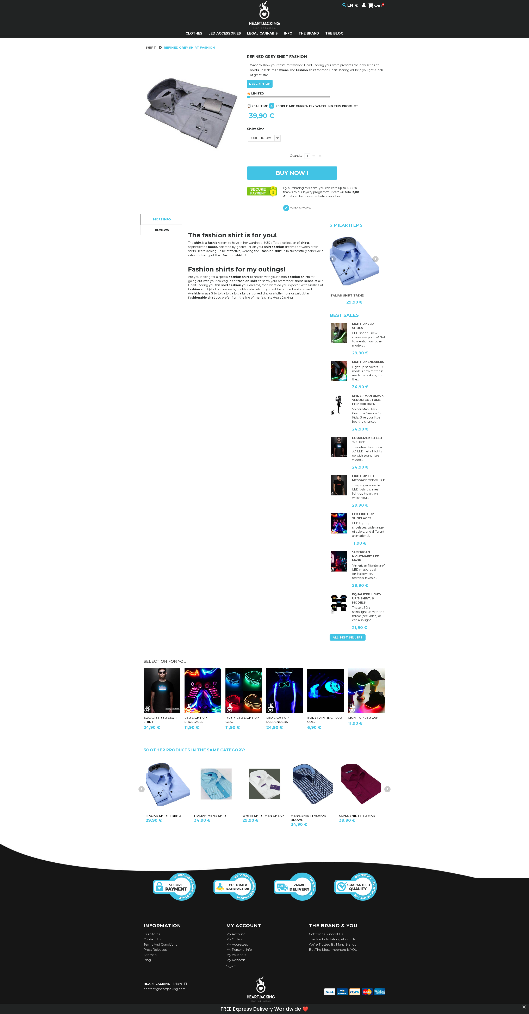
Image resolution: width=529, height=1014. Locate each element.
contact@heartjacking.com (165, 989)
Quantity (296, 156)
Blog (147, 960)
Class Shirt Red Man (309, 816)
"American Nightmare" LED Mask (365, 556)
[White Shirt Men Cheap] (216, 784)
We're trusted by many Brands (332, 944)
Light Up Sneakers (368, 362)
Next (375, 259)
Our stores (152, 934)
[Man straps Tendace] (284, 691)
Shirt (151, 47)
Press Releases (155, 950)
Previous (333, 259)
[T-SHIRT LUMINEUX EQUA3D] (339, 447)
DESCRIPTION (259, 84)
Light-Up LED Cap (363, 718)
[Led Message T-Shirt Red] (339, 485)
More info (162, 219)
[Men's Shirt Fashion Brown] (264, 784)
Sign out (232, 966)
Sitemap (150, 955)
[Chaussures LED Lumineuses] (339, 371)
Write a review (300, 208)
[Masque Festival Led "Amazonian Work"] (339, 561)
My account (235, 934)
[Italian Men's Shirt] (168, 784)
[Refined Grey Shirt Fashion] (354, 260)
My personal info (239, 950)
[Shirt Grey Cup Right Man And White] (361, 784)
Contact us (152, 939)
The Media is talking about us (332, 939)
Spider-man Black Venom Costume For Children (368, 400)
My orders (234, 939)
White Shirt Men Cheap (215, 816)
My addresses (237, 944)
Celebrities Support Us (326, 934)
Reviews (162, 230)
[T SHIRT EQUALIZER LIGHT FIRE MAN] (339, 603)
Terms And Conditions (160, 944)
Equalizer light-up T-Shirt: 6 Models (366, 598)
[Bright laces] (339, 523)
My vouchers (236, 955)
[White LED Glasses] (243, 691)
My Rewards (235, 960)
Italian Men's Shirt (163, 816)
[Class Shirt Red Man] (313, 784)
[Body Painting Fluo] (325, 691)
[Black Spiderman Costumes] (339, 405)
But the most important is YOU (333, 950)
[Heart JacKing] (264, 22)
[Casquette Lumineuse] (366, 691)
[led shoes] (339, 333)
